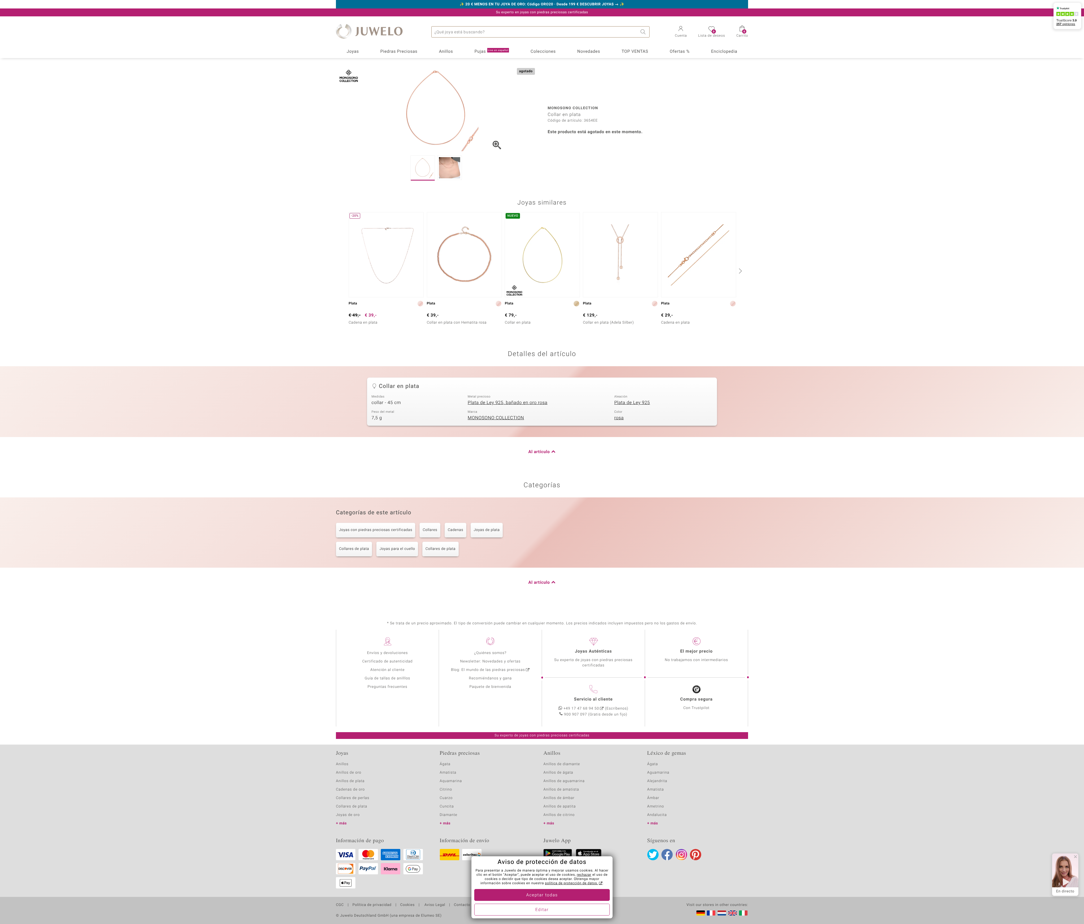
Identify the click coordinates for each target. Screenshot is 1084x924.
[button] (681, 32)
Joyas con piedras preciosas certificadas (375, 530)
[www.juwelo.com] (732, 913)
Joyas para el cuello (397, 549)
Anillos (446, 52)
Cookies (407, 905)
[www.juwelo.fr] (711, 913)
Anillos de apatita (559, 806)
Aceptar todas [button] (542, 895)
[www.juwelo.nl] (722, 913)
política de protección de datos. (571, 883)
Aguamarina (658, 772)
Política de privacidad (371, 905)
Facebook (667, 854)
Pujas (491, 52)
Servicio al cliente (593, 699)
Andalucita (657, 815)
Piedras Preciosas (399, 52)
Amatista (448, 772)
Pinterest (695, 854)
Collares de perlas (352, 798)
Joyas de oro (348, 815)
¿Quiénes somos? (490, 653)
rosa (619, 417)
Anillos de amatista (561, 789)
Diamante (448, 815)
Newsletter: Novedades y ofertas (490, 661)
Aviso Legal (434, 905)
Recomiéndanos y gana (490, 678)
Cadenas (455, 530)
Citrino (446, 789)
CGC (340, 905)
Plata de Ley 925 (632, 402)
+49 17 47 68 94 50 (581, 708)
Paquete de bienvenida (490, 687)
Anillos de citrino (559, 815)
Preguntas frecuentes (387, 687)
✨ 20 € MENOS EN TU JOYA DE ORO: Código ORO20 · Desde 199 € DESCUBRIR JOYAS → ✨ (542, 4)
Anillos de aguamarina (564, 781)
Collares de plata (354, 549)
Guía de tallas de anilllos (387, 678)
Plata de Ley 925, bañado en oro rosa (507, 402)
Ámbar (653, 798)
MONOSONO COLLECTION (496, 417)
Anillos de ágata (558, 772)
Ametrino (655, 806)
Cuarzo (446, 798)
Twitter (653, 854)
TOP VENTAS (635, 52)
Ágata (445, 764)
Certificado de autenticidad (387, 661)
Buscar (644, 32)
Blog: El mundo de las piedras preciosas (488, 670)
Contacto (462, 905)
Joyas (353, 52)
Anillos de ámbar (558, 798)
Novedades (588, 52)
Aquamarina (451, 781)
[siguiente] (739, 271)
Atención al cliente (387, 670)
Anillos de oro (348, 772)
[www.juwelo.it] (743, 913)
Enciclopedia (724, 52)
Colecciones (543, 52)
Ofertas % (679, 52)
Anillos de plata (350, 781)
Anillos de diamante (561, 764)
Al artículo (539, 452)
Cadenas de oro (350, 789)
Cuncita (447, 806)
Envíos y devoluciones (387, 653)
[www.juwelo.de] (700, 913)
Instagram (681, 854)
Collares (430, 530)
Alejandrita (657, 781)
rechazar (584, 874)
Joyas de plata (487, 530)
